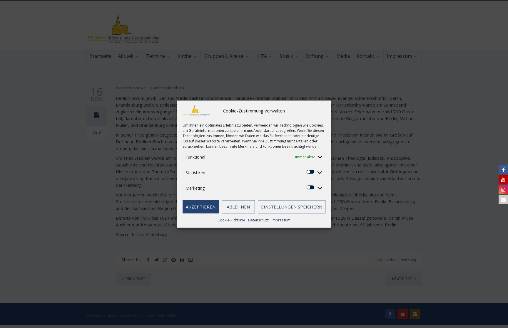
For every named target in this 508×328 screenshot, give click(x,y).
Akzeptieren (200, 207)
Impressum (281, 219)
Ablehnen (238, 207)
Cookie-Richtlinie (231, 219)
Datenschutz (258, 219)
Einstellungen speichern (291, 207)
